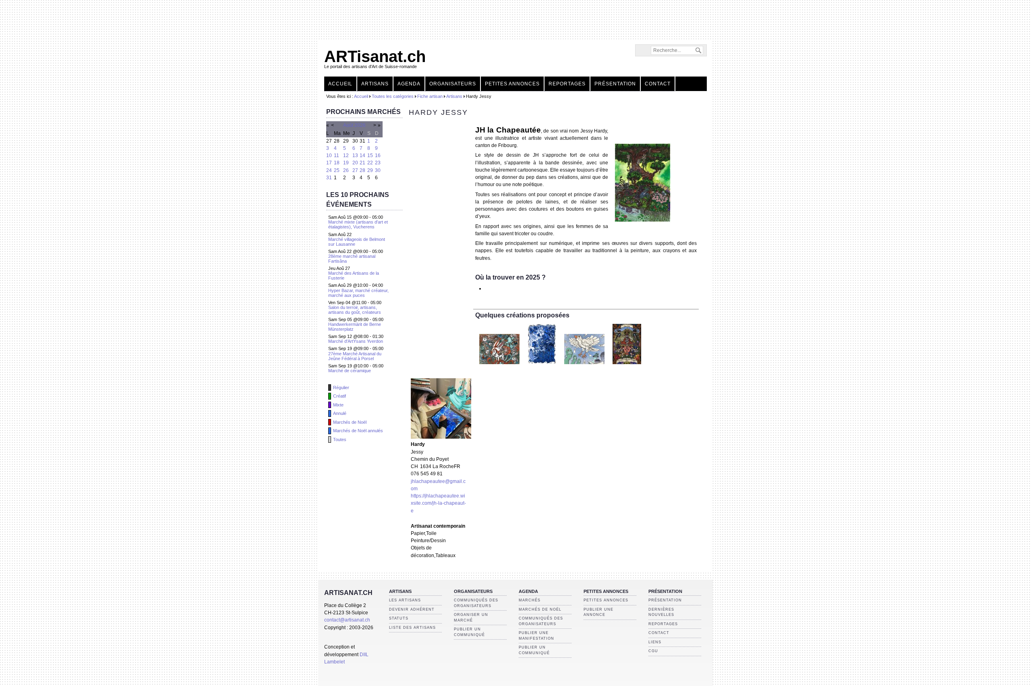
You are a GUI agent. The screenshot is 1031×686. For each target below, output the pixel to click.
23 (378, 163)
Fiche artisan (430, 96)
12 (346, 155)
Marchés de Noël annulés (358, 430)
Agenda (408, 84)
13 (355, 155)
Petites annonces (512, 84)
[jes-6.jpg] (584, 366)
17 (329, 163)
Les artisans (405, 600)
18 (337, 163)
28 (362, 170)
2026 (360, 125)
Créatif (339, 396)
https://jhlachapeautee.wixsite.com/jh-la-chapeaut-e (438, 503)
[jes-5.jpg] (542, 366)
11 (336, 155)
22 (370, 163)
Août (348, 125)
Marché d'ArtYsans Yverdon (355, 341)
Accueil (340, 84)
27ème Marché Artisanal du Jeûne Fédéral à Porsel (354, 356)
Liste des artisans (412, 628)
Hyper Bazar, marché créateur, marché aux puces (358, 293)
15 (370, 155)
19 (346, 163)
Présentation (615, 84)
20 (355, 163)
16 (378, 155)
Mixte (338, 404)
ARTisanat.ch (375, 56)
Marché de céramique (349, 370)
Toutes (339, 439)
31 (329, 177)
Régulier (341, 387)
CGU (653, 651)
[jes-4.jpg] (499, 366)
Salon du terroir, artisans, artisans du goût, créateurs (354, 310)
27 (355, 170)
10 (329, 155)
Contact (658, 84)
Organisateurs (452, 84)
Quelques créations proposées (522, 315)
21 (362, 163)
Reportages (567, 84)
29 (370, 170)
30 (378, 170)
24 (329, 170)
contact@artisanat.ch (347, 620)
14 (362, 155)
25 (337, 170)
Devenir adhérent (412, 609)
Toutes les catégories (393, 96)
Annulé (339, 413)
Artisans (375, 84)
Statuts (398, 618)
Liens (654, 642)
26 (346, 170)
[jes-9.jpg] (627, 366)
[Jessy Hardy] (441, 437)
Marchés (529, 600)
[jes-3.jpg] (642, 221)
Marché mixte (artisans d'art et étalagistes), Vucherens (358, 224)
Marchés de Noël (349, 422)
